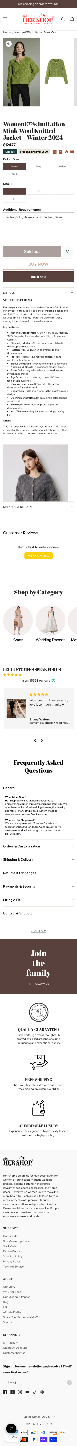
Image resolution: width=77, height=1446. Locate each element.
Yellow (66, 167)
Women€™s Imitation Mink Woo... (36, 32)
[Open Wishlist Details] (11, 1429)
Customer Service (14, 1352)
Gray (43, 167)
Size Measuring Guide (16, 1241)
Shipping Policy (12, 1256)
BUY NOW (38, 264)
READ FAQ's (38, 931)
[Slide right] (43, 113)
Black (18, 175)
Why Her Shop (12, 1291)
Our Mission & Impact (16, 1296)
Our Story (9, 1286)
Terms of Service (13, 1266)
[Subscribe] (69, 1383)
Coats (18, 640)
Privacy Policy (12, 1261)
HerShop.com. (13, 833)
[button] (5, 19)
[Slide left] (34, 113)
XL (19, 200)
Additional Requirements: (22, 209)
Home (7, 32)
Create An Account (15, 1347)
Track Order (10, 1246)
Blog (6, 1302)
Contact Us (10, 1236)
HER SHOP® (44, 1423)
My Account (10, 1342)
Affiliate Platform (13, 1312)
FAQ (5, 1307)
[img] (38, 675)
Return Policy (11, 1251)
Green (18, 167)
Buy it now (38, 277)
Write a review (38, 556)
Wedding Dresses (51, 640)
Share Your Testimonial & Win (21, 1317)
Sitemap (8, 1322)
